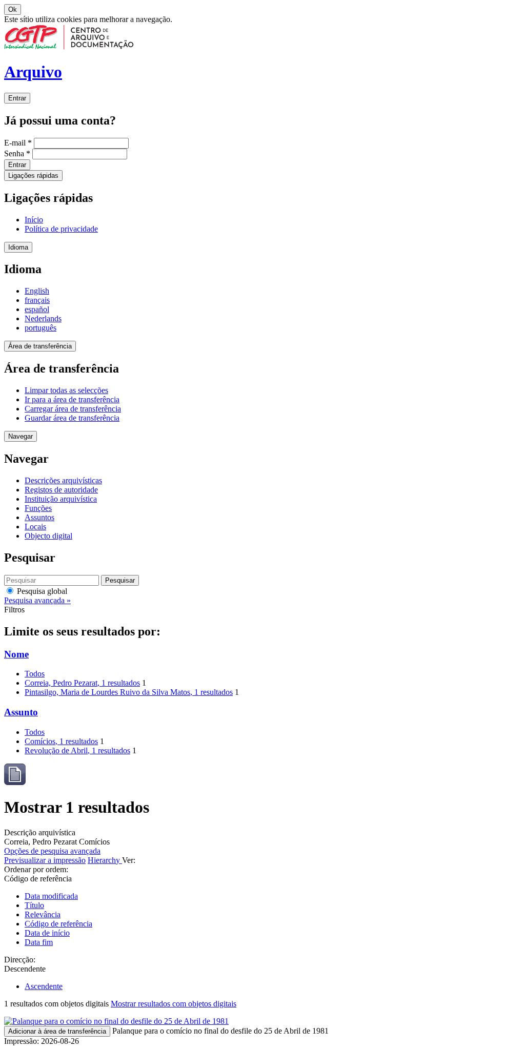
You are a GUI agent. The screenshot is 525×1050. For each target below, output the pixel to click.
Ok (12, 9)
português (40, 327)
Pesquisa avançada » (37, 600)
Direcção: (19, 959)
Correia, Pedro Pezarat (82, 682)
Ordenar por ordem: (36, 869)
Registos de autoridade (61, 489)
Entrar (17, 98)
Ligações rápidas (33, 175)
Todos (35, 673)
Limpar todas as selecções (66, 390)
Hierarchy (105, 860)
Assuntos (39, 517)
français (37, 300)
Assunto (21, 712)
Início (34, 219)
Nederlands (43, 318)
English (37, 290)
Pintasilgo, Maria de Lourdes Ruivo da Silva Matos (129, 692)
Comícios (61, 741)
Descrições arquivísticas (63, 480)
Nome (16, 654)
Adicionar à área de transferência (57, 1031)
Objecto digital (48, 535)
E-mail (18, 142)
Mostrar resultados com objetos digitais (173, 1003)
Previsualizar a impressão (45, 860)
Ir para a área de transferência (72, 399)
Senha (17, 153)
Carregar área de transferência (73, 408)
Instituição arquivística (61, 499)
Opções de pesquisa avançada (52, 851)
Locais (35, 526)
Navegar (20, 436)
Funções (38, 508)
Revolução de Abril (77, 750)
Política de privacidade (61, 228)
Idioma (18, 247)
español (37, 309)
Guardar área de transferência (72, 418)
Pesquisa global (41, 591)
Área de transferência (40, 346)
